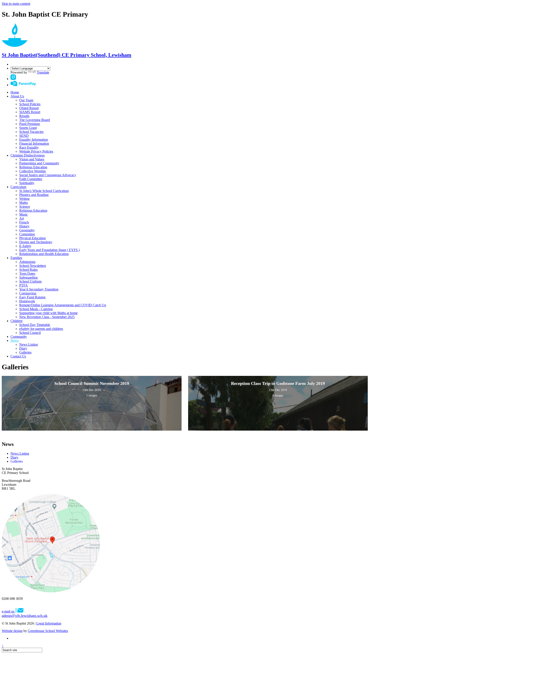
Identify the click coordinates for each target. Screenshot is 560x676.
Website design (12, 631)
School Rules (28, 269)
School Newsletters (32, 266)
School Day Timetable (34, 325)
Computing (27, 234)
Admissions (27, 262)
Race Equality (29, 147)
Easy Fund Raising (32, 297)
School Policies (29, 104)
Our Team (26, 100)
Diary (23, 348)
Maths (23, 202)
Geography (27, 230)
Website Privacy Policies (36, 151)
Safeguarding (28, 277)
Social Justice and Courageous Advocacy (47, 175)
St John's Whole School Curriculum (44, 191)
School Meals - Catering (36, 309)
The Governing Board (34, 120)
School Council (30, 332)
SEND (24, 135)
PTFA (23, 285)
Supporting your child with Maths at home (48, 313)
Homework (27, 301)
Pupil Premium (29, 124)
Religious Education (33, 167)
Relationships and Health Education (44, 254)
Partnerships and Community (39, 163)
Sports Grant (28, 128)
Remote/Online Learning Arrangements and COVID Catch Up (62, 305)
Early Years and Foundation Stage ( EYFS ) (49, 250)
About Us (17, 96)
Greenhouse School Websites (48, 631)
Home (14, 92)
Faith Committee (30, 179)
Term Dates (27, 273)
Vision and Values (31, 159)
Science (24, 206)
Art (21, 218)
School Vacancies (31, 132)
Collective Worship (32, 171)
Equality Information (33, 139)
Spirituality (26, 183)
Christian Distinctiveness (27, 155)
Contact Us (18, 356)
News (14, 340)
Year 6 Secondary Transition (38, 289)
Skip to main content (16, 3)
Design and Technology (35, 242)
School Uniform (30, 281)
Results (24, 116)
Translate (43, 72)
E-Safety (25, 246)
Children (16, 321)
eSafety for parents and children (41, 329)
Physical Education (32, 238)
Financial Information (34, 143)
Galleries (25, 352)
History (24, 226)
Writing (24, 199)
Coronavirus (27, 293)
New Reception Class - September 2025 (47, 317)
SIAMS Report (29, 112)
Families (16, 258)
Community (18, 336)
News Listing (28, 344)
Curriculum (18, 187)
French (24, 222)
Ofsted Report (29, 108)
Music (23, 214)
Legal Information (48, 623)
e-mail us (24, 613)
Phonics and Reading (34, 195)
